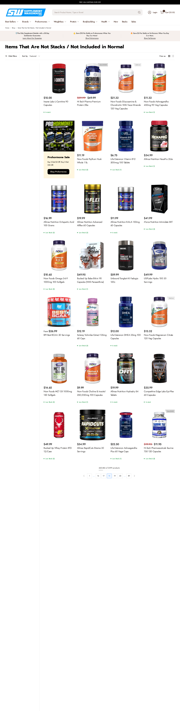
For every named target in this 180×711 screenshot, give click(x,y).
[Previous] (84, 476)
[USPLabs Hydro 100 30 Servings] (159, 255)
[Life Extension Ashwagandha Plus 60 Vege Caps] (126, 425)
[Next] (134, 476)
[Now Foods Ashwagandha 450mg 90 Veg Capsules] (159, 78)
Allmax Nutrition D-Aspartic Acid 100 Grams (59, 223)
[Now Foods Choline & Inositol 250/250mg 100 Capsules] (92, 368)
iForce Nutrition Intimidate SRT (158, 222)
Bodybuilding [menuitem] (89, 21)
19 (114, 476)
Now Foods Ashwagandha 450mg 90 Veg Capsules (156, 103)
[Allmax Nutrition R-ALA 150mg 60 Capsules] (126, 199)
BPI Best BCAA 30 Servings (57, 335)
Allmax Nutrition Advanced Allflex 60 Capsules (89, 223)
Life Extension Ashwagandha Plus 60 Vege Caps (124, 449)
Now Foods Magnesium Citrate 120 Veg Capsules (158, 336)
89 (129, 476)
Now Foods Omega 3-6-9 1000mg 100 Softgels (56, 280)
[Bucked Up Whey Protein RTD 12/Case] (59, 425)
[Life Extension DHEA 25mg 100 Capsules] (126, 312)
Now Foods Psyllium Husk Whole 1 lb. (89, 160)
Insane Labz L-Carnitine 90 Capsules (56, 103)
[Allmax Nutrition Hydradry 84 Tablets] (126, 368)
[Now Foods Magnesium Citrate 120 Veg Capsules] (159, 312)
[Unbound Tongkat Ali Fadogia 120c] (126, 255)
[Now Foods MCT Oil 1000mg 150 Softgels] (59, 368)
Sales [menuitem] (133, 21)
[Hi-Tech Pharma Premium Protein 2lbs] (92, 78)
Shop (13, 28)
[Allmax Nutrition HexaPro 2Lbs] (159, 136)
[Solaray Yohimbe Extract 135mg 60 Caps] (92, 312)
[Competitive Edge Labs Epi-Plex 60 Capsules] (159, 368)
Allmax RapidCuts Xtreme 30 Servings (90, 449)
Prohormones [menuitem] (41, 21)
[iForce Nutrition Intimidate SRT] (159, 199)
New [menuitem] (116, 21)
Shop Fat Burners (150, 38)
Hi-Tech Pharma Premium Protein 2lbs (89, 103)
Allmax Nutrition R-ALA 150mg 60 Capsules (125, 223)
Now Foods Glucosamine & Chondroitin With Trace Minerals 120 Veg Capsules (126, 105)
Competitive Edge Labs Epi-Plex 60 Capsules (159, 393)
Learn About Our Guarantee (32, 38)
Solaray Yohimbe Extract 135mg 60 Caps (92, 336)
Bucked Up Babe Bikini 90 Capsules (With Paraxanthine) (90, 280)
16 (98, 476)
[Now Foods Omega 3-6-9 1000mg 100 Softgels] (59, 255)
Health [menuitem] (104, 21)
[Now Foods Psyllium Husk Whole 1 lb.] (92, 136)
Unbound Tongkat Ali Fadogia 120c (124, 280)
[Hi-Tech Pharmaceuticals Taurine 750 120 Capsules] (159, 425)
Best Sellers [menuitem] (10, 21)
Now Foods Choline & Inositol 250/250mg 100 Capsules (91, 393)
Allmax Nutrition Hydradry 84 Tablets (124, 393)
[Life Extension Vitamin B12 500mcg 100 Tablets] (126, 136)
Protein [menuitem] (73, 21)
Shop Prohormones (92, 38)
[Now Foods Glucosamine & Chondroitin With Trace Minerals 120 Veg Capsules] (126, 78)
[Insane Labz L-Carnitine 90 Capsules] (59, 78)
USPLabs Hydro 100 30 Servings (155, 280)
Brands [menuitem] (25, 21)
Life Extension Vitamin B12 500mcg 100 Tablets (123, 160)
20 (120, 476)
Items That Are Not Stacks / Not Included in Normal (34, 28)
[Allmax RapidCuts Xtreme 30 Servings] (92, 425)
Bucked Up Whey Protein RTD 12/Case (58, 449)
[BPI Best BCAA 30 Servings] (59, 312)
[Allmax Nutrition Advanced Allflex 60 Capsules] (92, 199)
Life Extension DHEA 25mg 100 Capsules (126, 336)
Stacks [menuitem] (124, 21)
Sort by (25, 56)
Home (7, 28)
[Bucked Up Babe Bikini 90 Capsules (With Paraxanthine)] (92, 255)
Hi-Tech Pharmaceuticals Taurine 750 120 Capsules (158, 449)
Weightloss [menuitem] (59, 21)
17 (103, 476)
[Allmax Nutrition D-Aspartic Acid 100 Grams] (59, 199)
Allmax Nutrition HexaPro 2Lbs (158, 159)
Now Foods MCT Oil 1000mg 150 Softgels (58, 393)
